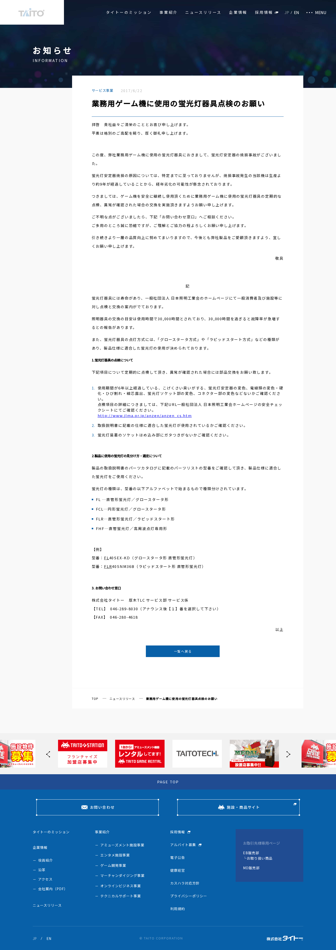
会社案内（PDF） (53, 888)
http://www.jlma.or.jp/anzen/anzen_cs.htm (145, 415)
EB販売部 (251, 852)
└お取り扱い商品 (258, 858)
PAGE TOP (168, 781)
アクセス (45, 879)
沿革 (42, 869)
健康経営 (177, 870)
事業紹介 (168, 12)
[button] (287, 754)
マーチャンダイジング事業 (122, 875)
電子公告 (177, 857)
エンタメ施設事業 (115, 855)
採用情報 (264, 12)
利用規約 (177, 908)
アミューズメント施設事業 (122, 844)
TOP (95, 698)
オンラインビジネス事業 (120, 885)
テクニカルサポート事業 (120, 895)
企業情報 (238, 12)
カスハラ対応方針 (185, 883)
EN (296, 12)
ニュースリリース (203, 12)
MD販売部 (251, 867)
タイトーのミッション (129, 12)
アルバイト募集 (183, 844)
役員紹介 (45, 860)
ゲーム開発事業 (113, 865)
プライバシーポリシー (188, 895)
